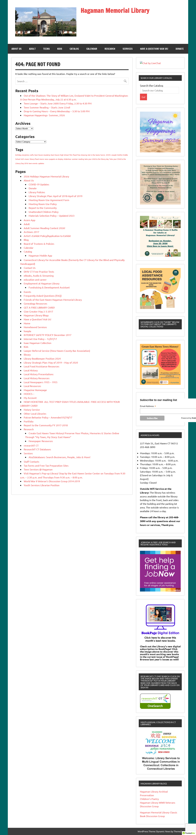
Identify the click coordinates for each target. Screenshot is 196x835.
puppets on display (56, 159)
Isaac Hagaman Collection (37, 342)
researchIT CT (31, 445)
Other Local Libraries (35, 413)
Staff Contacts (31, 461)
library (27, 354)
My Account (30, 397)
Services (128, 48)
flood (75, 155)
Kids (59, 48)
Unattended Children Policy (43, 211)
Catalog (74, 48)
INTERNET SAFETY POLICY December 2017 (47, 334)
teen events (33, 163)
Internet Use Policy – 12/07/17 (40, 338)
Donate (180, 48)
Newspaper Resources (41, 440)
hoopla (27, 331)
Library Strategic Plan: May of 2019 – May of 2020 (51, 362)
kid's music (25, 159)
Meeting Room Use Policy (43, 203)
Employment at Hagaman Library (41, 283)
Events (27, 291)
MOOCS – (29, 393)
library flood (34, 159)
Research (110, 48)
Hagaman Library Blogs (36, 315)
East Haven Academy (42, 155)
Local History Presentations (38, 374)
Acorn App (29, 220)
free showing (82, 155)
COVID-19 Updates (39, 184)
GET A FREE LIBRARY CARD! (39, 307)
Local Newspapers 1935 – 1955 (40, 382)
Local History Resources (36, 378)
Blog (26, 239)
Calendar (91, 48)
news (47, 159)
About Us (16, 48)
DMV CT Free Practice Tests (39, 271)
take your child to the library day (97, 159)
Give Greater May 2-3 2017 (38, 311)
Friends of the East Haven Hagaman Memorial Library (53, 299)
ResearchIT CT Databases (37, 449)
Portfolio (28, 421)
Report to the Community (43, 207)
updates (41, 163)
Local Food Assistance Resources (41, 366)
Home (27, 323)
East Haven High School (60, 155)
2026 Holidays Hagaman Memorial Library (46, 176)
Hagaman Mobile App (40, 255)
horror (102, 155)
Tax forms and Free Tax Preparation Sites (46, 465)
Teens (46, 48)
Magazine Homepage (35, 389)
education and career (35, 279)
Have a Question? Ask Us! (154, 48)
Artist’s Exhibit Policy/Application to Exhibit (47, 235)
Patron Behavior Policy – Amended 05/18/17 (48, 417)
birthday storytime (22, 155)
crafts (32, 155)
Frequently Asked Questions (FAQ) (43, 295)
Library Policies (37, 192)
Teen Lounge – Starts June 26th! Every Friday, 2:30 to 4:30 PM (58, 103)
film (70, 155)
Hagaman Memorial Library (115, 10)
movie (41, 159)
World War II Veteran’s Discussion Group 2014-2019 (52, 481)
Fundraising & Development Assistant (49, 287)
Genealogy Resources (35, 303)
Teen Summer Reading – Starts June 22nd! (47, 107)
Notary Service (32, 409)
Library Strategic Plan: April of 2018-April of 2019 (55, 195)
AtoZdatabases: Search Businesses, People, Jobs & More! (59, 457)
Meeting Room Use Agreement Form (49, 199)
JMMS (108, 155)
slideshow (67, 159)
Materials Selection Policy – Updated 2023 (51, 215)
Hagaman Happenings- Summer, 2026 (44, 115)
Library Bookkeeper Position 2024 (42, 358)
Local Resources (32, 385)
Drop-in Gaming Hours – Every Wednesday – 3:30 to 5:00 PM (57, 111)
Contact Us (30, 267)
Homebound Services (35, 327)
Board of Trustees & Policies (39, 243)
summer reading (78, 159)
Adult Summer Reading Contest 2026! (44, 228)
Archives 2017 (31, 231)
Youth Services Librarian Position (41, 485)
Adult (32, 48)
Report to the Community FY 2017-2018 (46, 425)
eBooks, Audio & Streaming (39, 275)
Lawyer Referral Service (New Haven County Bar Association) (57, 350)
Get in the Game (94, 155)
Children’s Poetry (149, 798)
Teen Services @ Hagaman (38, 469)
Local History (31, 370)
